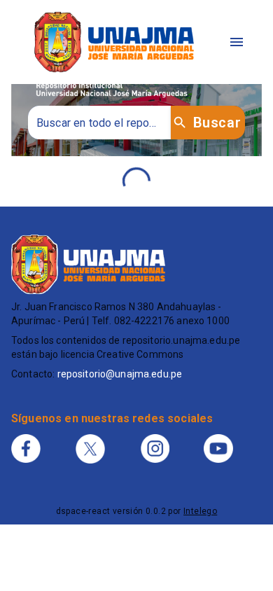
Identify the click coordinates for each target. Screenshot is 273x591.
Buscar (217, 122)
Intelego (200, 511)
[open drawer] (237, 42)
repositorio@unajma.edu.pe (120, 374)
